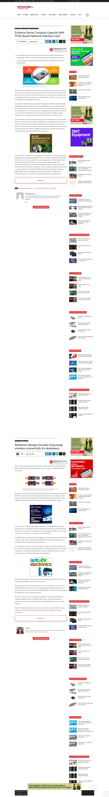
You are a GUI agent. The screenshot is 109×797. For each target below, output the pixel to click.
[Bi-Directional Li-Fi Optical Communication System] (73, 77)
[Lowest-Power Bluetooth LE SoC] (73, 247)
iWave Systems (53, 188)
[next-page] (72, 103)
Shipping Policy (19, 794)
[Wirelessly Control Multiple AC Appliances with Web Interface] (73, 182)
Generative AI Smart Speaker (84, 89)
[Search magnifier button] (87, 15)
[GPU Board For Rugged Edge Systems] (73, 317)
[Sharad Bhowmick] (17, 41)
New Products (29, 25)
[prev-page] (70, 103)
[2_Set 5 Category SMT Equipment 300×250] (82, 146)
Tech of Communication (34, 28)
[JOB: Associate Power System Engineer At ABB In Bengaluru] (73, 356)
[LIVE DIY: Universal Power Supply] (73, 286)
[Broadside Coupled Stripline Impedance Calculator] (73, 402)
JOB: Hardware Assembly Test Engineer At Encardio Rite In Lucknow (85, 370)
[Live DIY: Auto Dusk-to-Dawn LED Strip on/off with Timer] (73, 299)
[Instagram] (72, 1)
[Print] (64, 41)
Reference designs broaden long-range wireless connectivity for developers (85, 208)
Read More (27, 199)
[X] (76, 1)
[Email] (60, 41)
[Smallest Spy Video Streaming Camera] (73, 176)
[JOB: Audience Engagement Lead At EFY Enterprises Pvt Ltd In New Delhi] (73, 377)
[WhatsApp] (57, 41)
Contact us (26, 794)
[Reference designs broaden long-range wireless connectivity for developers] (73, 207)
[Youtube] (78, 1)
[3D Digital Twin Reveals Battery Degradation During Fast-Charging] (73, 215)
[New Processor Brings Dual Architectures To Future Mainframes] (73, 222)
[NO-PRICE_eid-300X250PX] (82, 43)
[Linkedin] (74, 1)
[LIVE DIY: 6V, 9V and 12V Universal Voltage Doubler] (73, 292)
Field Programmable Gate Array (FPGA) (41, 188)
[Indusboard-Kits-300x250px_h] (41, 152)
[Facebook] (70, 1)
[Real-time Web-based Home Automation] (73, 162)
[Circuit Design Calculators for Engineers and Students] (73, 395)
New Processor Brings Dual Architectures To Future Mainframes (84, 222)
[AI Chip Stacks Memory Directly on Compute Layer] (73, 260)
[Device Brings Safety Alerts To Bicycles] (73, 253)
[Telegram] (46, 41)
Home (16, 25)
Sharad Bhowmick (22, 41)
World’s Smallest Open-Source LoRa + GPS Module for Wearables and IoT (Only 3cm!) (85, 169)
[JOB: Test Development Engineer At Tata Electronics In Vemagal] (73, 363)
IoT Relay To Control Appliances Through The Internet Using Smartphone (85, 84)
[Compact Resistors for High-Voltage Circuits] (73, 331)
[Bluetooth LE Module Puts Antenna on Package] (73, 240)
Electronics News (21, 25)
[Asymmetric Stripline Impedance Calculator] (73, 415)
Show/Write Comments (41, 207)
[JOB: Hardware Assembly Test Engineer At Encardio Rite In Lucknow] (73, 369)
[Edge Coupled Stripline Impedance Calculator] (73, 408)
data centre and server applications (26, 188)
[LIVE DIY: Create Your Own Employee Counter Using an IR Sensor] (73, 278)
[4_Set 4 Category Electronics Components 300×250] (82, 65)
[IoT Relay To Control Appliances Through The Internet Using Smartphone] (73, 84)
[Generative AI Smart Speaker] (73, 91)
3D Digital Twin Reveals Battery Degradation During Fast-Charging (85, 215)
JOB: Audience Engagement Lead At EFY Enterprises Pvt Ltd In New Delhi (85, 377)
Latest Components (25, 28)
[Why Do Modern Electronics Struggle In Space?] (73, 98)
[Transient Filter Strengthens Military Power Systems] (73, 324)
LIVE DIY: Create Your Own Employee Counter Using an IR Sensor (85, 279)
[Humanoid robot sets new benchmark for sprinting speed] (73, 201)
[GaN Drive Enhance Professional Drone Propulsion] (73, 338)
